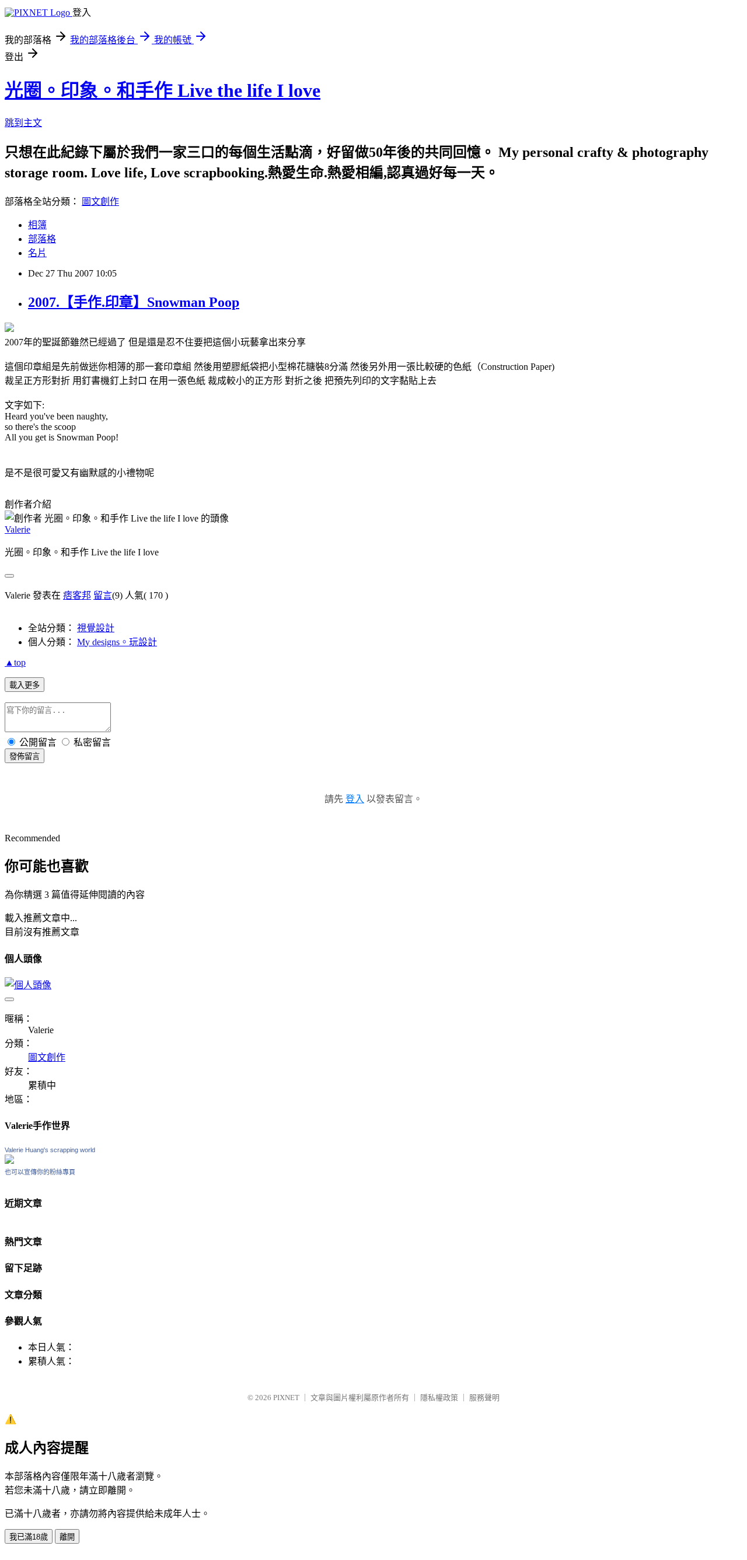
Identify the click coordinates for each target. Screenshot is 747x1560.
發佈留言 (24, 756)
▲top (15, 662)
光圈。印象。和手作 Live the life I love (162, 90)
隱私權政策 (439, 1397)
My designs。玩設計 (117, 642)
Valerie (17, 529)
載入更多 (24, 685)
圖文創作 (100, 202)
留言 (102, 595)
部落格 (42, 239)
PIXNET (286, 1397)
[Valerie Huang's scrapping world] (9, 1161)
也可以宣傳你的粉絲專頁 (40, 1172)
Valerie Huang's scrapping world (50, 1149)
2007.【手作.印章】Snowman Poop (133, 302)
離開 (67, 1537)
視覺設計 (95, 628)
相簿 (37, 225)
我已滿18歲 (28, 1537)
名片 (37, 253)
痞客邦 (77, 595)
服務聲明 (484, 1397)
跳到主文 (23, 123)
